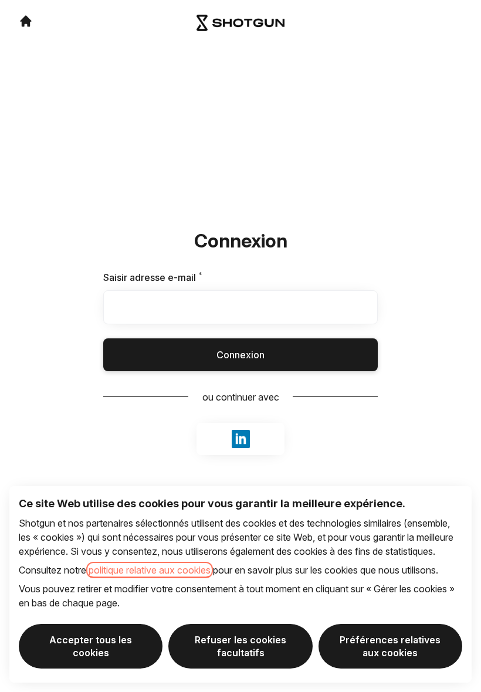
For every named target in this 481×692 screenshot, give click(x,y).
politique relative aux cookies (150, 570)
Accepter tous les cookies (90, 646)
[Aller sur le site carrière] (26, 21)
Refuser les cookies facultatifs (240, 646)
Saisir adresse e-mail (167, 277)
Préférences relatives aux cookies (390, 646)
